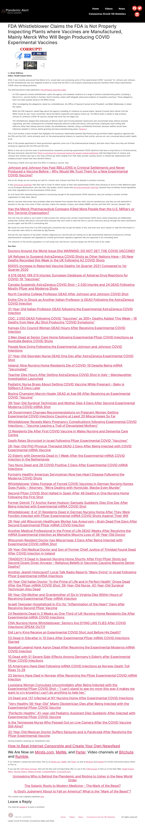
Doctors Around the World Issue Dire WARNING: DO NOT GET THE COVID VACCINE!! (71, 251)
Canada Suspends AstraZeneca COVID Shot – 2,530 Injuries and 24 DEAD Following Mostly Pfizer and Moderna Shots (71, 286)
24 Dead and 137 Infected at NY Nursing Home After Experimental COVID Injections (70, 698)
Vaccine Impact (20, 771)
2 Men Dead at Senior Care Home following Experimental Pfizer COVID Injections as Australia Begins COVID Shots (70, 339)
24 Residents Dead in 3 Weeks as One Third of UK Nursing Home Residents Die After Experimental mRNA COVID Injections (71, 615)
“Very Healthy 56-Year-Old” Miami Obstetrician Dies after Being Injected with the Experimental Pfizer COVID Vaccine (68, 705)
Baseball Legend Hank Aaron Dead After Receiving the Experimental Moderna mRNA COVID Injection (71, 649)
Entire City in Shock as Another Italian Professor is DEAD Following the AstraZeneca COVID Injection (71, 301)
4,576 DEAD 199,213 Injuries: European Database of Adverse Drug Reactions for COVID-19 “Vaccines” (68, 277)
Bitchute (126, 752)
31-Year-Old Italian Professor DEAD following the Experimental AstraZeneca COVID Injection (70, 311)
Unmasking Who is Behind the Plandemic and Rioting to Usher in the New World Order (72, 778)
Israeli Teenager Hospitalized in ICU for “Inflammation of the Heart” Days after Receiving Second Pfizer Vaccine (66, 606)
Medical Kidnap (34, 771)
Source (83, 129)
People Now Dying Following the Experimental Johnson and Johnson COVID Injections (65, 348)
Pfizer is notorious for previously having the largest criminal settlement (67, 153)
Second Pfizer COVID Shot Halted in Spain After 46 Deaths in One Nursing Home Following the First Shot (68, 495)
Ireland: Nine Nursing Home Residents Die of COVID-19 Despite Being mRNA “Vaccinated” (65, 367)
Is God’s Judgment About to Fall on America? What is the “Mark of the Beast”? (72, 791)
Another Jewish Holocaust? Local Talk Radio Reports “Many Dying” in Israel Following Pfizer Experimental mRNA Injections (72, 574)
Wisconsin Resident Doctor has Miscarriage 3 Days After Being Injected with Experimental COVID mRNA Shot (65, 542)
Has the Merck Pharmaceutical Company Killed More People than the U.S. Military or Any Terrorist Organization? (71, 211)
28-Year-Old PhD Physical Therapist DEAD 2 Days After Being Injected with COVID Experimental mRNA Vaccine (70, 448)
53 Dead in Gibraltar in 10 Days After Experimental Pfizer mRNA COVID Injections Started (69, 640)
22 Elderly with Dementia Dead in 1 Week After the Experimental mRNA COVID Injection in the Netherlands (66, 457)
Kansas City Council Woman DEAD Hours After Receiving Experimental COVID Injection (66, 330)
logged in (23, 807)
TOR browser (91, 769)
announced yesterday (23, 185)
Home (95, 8)
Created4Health (49, 771)
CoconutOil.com (64, 771)
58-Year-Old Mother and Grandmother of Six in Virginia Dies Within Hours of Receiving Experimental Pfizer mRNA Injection (65, 596)
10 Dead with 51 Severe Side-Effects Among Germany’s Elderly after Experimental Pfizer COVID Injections (69, 658)
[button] (134, 8)
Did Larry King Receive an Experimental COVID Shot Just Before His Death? (64, 632)
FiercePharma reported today (53, 90)
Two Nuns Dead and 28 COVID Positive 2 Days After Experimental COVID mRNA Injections (68, 467)
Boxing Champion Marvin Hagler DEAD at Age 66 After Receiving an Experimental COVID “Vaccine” (69, 395)
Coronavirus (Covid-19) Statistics (107, 14)
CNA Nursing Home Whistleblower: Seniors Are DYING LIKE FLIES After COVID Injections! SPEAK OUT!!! (67, 625)
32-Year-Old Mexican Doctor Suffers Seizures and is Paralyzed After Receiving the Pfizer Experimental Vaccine (70, 734)
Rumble (21, 756)
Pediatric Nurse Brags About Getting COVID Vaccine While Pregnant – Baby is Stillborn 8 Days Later (66, 386)
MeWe (61, 752)
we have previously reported (86, 187)
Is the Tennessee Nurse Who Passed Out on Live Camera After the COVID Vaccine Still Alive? (69, 724)
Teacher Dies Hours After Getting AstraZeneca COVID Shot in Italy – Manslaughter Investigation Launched (70, 377)
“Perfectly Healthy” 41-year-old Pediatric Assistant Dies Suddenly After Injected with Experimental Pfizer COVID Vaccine (71, 715)
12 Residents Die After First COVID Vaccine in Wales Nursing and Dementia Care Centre (68, 433)
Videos (109, 8)
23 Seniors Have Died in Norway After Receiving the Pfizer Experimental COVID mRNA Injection (72, 677)
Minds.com (44, 752)
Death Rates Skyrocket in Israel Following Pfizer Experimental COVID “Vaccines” (68, 441)
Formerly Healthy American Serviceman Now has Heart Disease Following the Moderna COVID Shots (66, 476)
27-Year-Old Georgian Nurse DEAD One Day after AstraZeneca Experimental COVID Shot (70, 358)
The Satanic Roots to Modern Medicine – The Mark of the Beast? (72, 786)
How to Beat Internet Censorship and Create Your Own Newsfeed (64, 746)
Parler (81, 752)
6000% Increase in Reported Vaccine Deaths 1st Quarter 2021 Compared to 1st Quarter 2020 (67, 268)
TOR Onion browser (28, 769)
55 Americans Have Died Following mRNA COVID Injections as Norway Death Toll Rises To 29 (68, 668)
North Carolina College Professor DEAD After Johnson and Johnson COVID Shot (68, 294)
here (42, 796)
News (122, 8)
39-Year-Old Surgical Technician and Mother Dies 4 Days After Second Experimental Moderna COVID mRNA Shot (71, 405)
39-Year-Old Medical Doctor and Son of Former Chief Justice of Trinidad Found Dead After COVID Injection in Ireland (72, 551)
